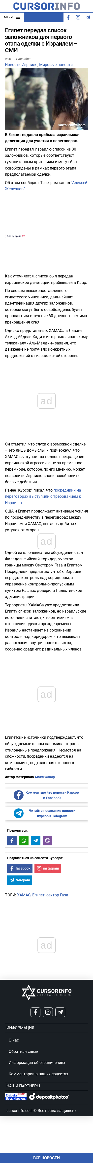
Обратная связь (23, 1051)
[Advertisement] (46, 214)
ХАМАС (24, 895)
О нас (14, 1040)
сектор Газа (57, 895)
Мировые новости (56, 64)
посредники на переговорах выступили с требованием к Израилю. (43, 496)
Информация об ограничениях (37, 1062)
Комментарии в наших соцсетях (38, 1074)
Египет (38, 895)
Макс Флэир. (45, 777)
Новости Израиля (21, 64)
